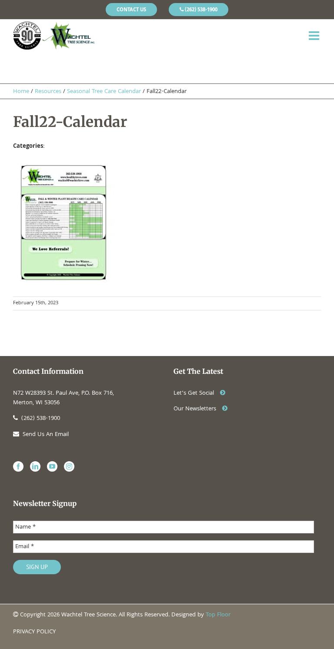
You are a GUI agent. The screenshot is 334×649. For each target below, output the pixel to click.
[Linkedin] (35, 466)
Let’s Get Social (195, 393)
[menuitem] (131, 9)
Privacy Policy (34, 632)
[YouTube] (52, 466)
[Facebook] (18, 466)
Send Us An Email (46, 434)
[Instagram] (69, 466)
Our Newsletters (196, 409)
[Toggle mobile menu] (315, 36)
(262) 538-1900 (40, 418)
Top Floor (218, 615)
